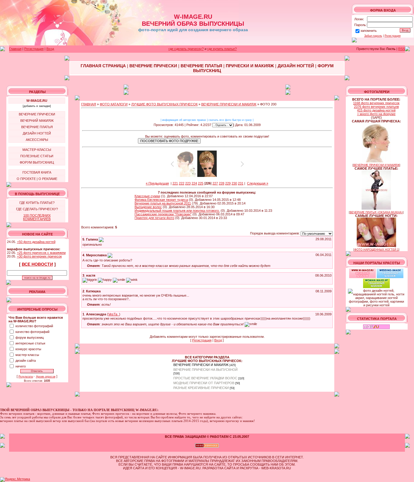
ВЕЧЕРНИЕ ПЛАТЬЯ (37, 127)
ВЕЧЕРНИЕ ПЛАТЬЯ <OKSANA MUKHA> (376, 212)
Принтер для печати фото (154, 218)
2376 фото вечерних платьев (376, 106)
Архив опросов (45, 376)
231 (240, 183)
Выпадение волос (148, 207)
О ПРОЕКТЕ (26, 179)
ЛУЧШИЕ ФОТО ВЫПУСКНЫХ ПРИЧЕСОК (164, 104)
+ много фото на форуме (376, 114)
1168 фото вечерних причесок (376, 103)
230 (234, 183)
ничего (20, 366)
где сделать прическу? (186, 49)
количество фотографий (34, 326)
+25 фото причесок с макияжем (41, 252)
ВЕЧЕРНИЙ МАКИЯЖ (37, 120)
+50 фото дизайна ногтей (36, 242)
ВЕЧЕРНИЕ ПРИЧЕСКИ (37, 114)
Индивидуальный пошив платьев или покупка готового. (177, 210)
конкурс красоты (28, 349)
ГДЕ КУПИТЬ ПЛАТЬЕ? (37, 202)
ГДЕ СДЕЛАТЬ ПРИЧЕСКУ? (37, 209)
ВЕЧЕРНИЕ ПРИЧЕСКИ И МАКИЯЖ (228, 104)
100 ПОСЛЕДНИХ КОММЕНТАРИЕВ (37, 217)
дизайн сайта (25, 360)
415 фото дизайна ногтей (376, 110)
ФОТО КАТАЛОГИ (114, 104)
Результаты (25, 376)
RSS (401, 49)
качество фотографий (32, 332)
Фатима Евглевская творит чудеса (161, 199)
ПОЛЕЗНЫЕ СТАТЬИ (36, 156)
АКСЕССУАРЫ (37, 139)
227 (215, 183)
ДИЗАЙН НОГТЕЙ (37, 133)
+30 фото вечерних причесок (39, 256)
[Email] (101, 239)
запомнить (368, 30)
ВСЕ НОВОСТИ (37, 264)
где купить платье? (222, 49)
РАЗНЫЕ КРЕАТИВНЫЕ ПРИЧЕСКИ (201, 388)
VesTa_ (113, 314)
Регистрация (393, 35)
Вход (50, 49)
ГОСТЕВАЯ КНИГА (36, 172)
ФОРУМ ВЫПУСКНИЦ (37, 162)
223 (188, 183)
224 (194, 183)
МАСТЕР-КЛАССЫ (36, 149)
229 (228, 183)
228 (221, 183)
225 (200, 183)
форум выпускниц (29, 337)
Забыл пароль (373, 35)
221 (175, 183)
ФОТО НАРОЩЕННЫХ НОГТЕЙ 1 (376, 249)
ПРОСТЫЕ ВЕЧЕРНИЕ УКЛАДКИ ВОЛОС (205, 378)
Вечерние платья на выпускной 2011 (163, 203)
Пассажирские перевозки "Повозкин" (163, 214)
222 (181, 183)
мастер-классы (27, 355)
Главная (15, 49)
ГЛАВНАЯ (88, 104)
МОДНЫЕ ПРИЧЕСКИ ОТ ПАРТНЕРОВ (203, 383)
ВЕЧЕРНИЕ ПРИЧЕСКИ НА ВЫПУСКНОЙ (205, 369)
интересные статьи (30, 343)
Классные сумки (147, 196)
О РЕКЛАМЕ (47, 179)
